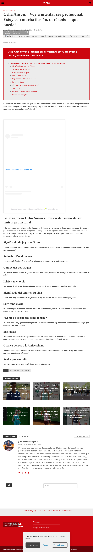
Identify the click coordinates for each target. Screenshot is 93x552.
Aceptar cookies (33, 545)
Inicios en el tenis (19, 75)
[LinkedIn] (25, 472)
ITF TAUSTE (26, 370)
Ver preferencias (60, 545)
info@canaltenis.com (41, 528)
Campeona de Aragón (20, 72)
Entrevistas (7, 10)
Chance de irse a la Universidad (24, 91)
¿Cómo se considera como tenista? (25, 85)
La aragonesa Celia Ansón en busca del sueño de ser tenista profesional (38, 63)
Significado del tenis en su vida (24, 79)
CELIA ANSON (15, 370)
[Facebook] (28, 472)
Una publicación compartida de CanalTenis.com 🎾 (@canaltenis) (34, 209)
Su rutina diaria (18, 82)
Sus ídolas (16, 88)
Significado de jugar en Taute (23, 66)
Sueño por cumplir (19, 95)
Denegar (46, 545)
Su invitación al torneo (21, 69)
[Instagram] (22, 472)
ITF (15, 10)
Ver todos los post (82, 436)
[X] (19, 472)
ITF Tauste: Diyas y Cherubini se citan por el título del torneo (46, 510)
